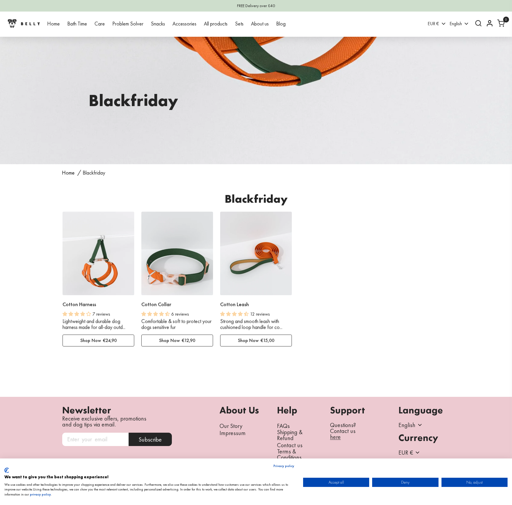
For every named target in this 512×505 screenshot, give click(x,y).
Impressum (233, 433)
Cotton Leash (234, 304)
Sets (239, 23)
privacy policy (40, 494)
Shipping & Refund (290, 435)
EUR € (433, 23)
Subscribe (150, 439)
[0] (501, 23)
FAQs (283, 426)
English (455, 23)
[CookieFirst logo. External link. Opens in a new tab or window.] (6, 470)
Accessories (184, 23)
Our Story (231, 426)
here (335, 437)
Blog (281, 23)
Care (100, 23)
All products (216, 23)
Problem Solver (127, 23)
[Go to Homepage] (23, 23)
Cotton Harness (79, 304)
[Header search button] (478, 23)
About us (260, 23)
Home (53, 23)
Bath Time (77, 23)
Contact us (290, 445)
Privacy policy (283, 466)
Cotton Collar (156, 304)
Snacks (158, 23)
